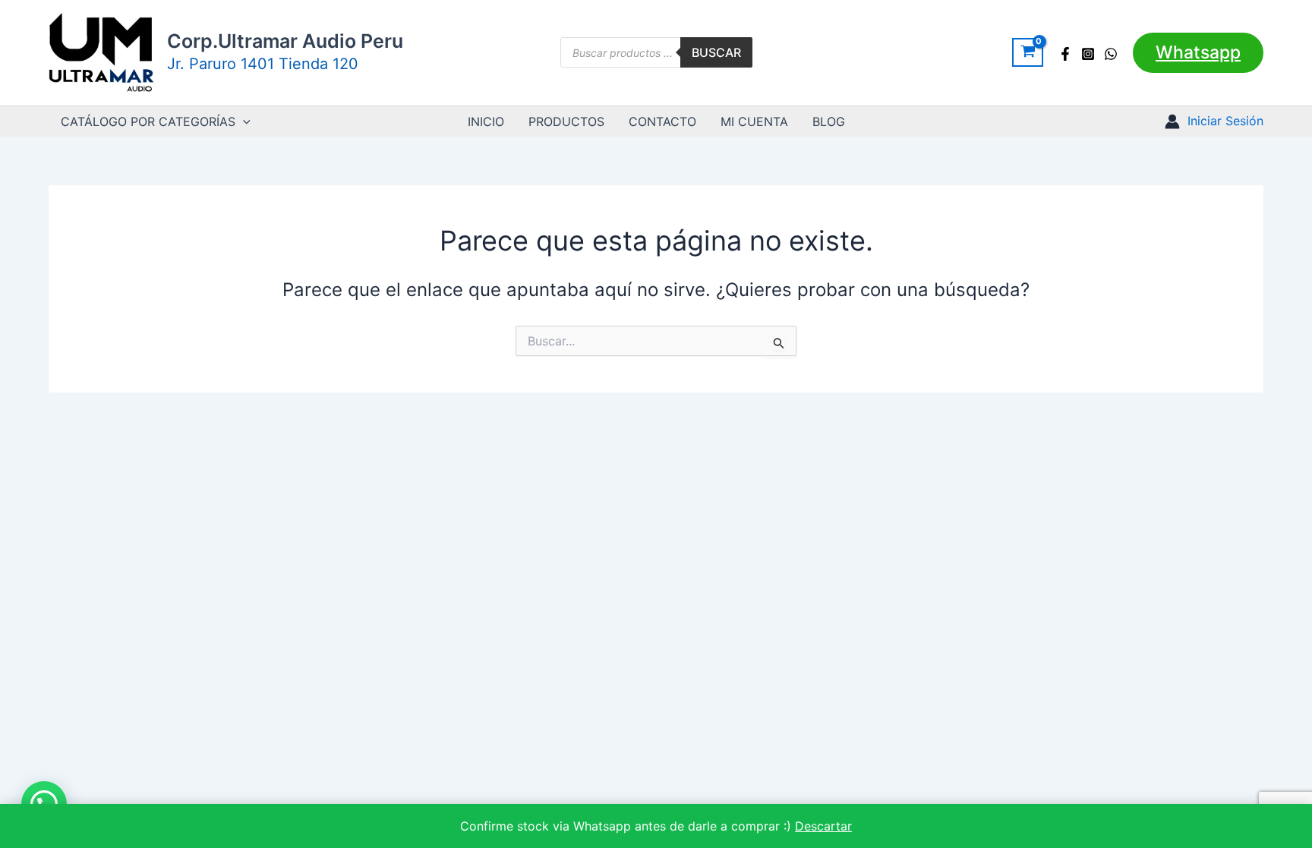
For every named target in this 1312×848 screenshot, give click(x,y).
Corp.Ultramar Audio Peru (285, 41)
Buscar (716, 52)
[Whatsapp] (1111, 54)
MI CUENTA (754, 121)
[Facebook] (1065, 54)
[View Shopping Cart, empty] (1027, 52)
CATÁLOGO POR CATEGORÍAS (148, 121)
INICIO (486, 121)
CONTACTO (662, 121)
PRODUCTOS (566, 121)
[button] (1198, 53)
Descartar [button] (823, 826)
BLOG (828, 121)
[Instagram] (1088, 54)
